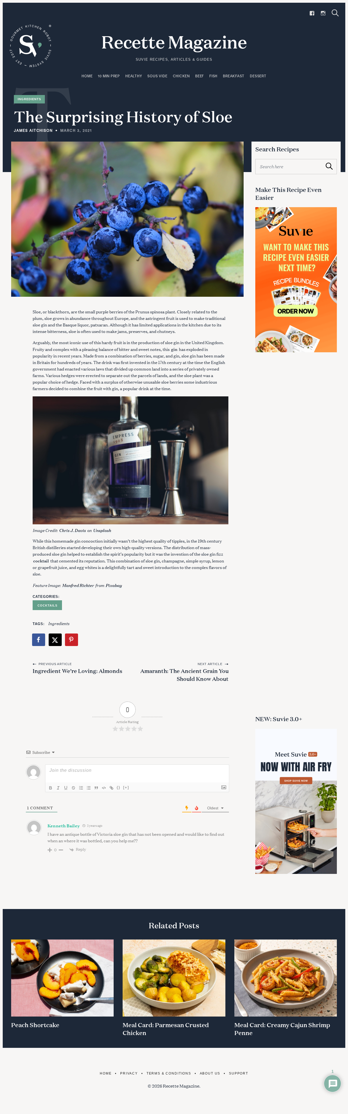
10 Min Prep (109, 76)
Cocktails (47, 605)
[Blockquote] (96, 788)
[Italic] (58, 788)
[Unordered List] (88, 788)
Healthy (133, 76)
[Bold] (50, 788)
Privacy (129, 1073)
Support (238, 1073)
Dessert (258, 76)
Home (87, 76)
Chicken (181, 76)
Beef (199, 76)
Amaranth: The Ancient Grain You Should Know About (184, 675)
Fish (213, 76)
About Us (210, 1073)
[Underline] (66, 788)
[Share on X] (55, 639)
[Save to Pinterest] (72, 639)
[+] (126, 787)
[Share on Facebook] (39, 639)
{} (118, 787)
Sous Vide (157, 76)
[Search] (335, 13)
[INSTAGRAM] (323, 13)
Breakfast (233, 76)
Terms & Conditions (169, 1073)
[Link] (111, 788)
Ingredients (29, 99)
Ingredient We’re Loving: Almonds (77, 671)
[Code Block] (104, 788)
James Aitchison (33, 130)
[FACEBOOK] (312, 13)
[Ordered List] (81, 788)
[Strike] (73, 788)
